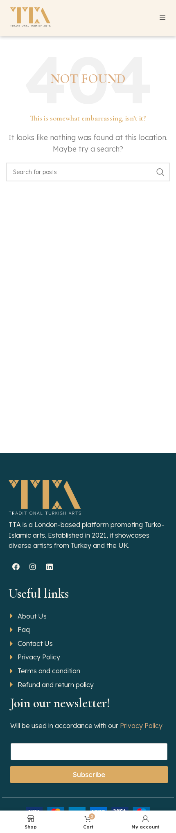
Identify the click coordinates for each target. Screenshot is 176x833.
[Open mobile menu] (162, 17)
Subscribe (89, 774)
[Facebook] (16, 566)
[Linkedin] (49, 566)
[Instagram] (32, 566)
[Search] (160, 172)
